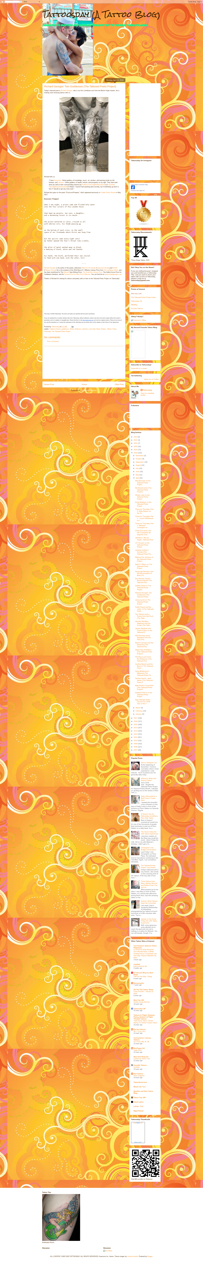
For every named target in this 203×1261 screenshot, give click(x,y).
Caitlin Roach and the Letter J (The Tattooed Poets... (144, 609)
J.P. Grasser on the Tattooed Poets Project (142, 545)
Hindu (72, 329)
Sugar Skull (137, 1050)
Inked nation (139, 1102)
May (137, 475)
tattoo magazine (139, 1076)
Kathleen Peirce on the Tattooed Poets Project (143, 695)
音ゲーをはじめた (140, 1031)
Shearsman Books (102, 268)
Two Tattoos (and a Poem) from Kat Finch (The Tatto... (144, 616)
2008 (136, 747)
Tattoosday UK (136, 301)
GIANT (115, 268)
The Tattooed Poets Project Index (143, 297)
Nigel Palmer (139, 1111)
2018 (136, 453)
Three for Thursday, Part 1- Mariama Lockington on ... (144, 525)
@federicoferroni (99, 185)
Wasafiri (66, 272)
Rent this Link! (136, 294)
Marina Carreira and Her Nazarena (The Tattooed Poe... (144, 645)
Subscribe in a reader (139, 368)
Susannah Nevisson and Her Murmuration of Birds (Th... (144, 573)
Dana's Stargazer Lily (149, 763)
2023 (136, 437)
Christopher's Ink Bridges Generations (148, 849)
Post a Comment (53, 341)
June (138, 471)
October (139, 459)
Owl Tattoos (138, 1074)
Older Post (119, 384)
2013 (136, 731)
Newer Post (49, 384)
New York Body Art (141, 1057)
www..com (138, 1123)
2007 (136, 750)
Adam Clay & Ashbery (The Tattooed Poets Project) (143, 652)
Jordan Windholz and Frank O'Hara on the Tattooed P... (143, 630)
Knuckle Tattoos (137, 308)
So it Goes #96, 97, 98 (141, 1042)
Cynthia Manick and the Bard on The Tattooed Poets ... (144, 666)
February (139, 711)
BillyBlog (134, 305)
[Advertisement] (84, 362)
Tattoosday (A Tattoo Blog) (101, 14)
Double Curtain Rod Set (142, 1002)
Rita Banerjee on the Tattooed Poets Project (142, 483)
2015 (136, 724)
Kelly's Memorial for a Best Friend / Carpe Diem (149, 798)
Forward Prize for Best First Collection (77, 274)
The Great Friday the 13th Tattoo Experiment (149, 833)
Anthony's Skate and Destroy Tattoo (148, 779)
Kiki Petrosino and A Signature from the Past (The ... (143, 638)
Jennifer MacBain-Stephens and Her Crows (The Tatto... (143, 623)
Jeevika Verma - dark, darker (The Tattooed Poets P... (144, 680)
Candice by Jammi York (142, 1059)
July (137, 468)
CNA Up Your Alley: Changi (143, 976)
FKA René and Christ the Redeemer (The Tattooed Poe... (143, 659)
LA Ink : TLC (138, 1106)
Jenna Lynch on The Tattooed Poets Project (142, 602)
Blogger (149, 1256)
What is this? (138, 1142)
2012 (136, 734)
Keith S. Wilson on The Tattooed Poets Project (143, 566)
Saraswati (57, 180)
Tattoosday (147, 390)
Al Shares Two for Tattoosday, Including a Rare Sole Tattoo (149, 816)
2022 (136, 440)
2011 (136, 737)
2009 (136, 744)
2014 (136, 728)
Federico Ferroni (87, 185)
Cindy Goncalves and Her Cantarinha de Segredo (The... (143, 533)
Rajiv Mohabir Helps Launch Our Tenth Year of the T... (142, 702)
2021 (136, 443)
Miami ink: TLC (140, 1087)
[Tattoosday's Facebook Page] (133, 189)
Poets (114, 329)
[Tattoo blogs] (143, 225)
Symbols (137, 1067)
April (137, 478)
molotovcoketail (132, 1256)
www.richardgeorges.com (113, 274)
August (138, 465)
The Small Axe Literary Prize (92, 272)
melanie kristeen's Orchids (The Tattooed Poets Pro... (144, 552)
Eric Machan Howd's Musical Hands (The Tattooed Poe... (143, 581)
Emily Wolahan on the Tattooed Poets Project (143, 504)
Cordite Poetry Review (108, 192)
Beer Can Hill (139, 1000)
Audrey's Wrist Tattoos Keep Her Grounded (149, 902)
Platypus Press (50, 270)
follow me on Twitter (151, 379)
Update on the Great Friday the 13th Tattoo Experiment (149, 921)
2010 (136, 740)
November (140, 456)
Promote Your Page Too (138, 190)
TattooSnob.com (140, 1082)
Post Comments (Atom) (89, 390)
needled (137, 964)
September (140, 462)
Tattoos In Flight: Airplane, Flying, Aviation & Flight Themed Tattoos (144, 1017)
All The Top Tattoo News (143, 989)
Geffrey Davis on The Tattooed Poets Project (143, 588)
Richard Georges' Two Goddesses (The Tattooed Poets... (143, 595)
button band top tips (140, 966)
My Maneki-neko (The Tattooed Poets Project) (143, 490)
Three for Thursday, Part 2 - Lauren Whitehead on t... (144, 518)
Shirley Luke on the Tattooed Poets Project (142, 497)
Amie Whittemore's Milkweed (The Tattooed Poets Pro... (144, 673)
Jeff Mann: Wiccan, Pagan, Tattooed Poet (144, 539)
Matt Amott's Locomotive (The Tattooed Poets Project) (144, 687)
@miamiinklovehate (60, 187)
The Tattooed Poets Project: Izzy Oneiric (148, 866)
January (139, 714)
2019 (136, 450)
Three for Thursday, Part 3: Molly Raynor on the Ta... (144, 511)
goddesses (65, 329)
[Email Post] (72, 327)
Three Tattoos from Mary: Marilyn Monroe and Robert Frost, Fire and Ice (149, 884)
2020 (136, 446)
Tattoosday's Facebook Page (139, 184)
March (138, 708)
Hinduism (78, 329)
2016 (136, 721)
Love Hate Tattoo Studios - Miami (100, 329)
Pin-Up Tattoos (140, 1029)
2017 (136, 718)
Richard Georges (66, 90)
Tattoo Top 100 (140, 1097)
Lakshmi (61, 182)
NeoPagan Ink (139, 1048)
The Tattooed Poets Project (61, 331)
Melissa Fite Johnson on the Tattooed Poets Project (144, 559)
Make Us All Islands (88, 268)
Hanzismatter (139, 983)
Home (84, 384)
